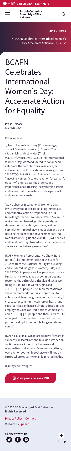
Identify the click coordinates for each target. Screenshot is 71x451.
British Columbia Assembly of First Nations (31, 14)
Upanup (24, 424)
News (62, 31)
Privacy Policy (13, 418)
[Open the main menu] (7, 14)
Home (51, 31)
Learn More (42, 4)
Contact (30, 418)
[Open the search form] (64, 14)
